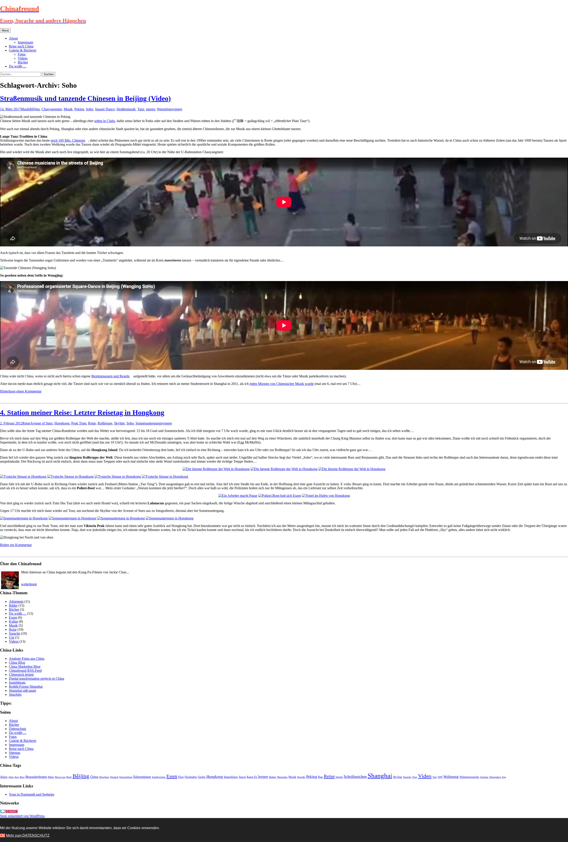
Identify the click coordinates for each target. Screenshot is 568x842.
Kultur (13, 621)
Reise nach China (21, 46)
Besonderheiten (36, 777)
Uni (11, 637)
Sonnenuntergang (148, 423)
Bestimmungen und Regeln (110, 376)
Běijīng (35, 109)
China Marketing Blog (24, 666)
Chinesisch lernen (21, 674)
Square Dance (105, 109)
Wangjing (163, 109)
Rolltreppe (105, 423)
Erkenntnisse (142, 777)
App (16, 777)
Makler (272, 777)
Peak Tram (78, 423)
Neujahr (301, 777)
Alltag (4, 777)
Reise (26, 423)
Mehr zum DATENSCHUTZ (27, 835)
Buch (69, 777)
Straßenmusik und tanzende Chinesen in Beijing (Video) (85, 98)
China (94, 777)
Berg (22, 777)
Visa (434, 777)
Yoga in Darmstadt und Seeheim (31, 794)
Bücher (23, 62)
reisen (339, 777)
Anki (11, 777)
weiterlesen (29, 584)
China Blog (17, 662)
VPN (440, 777)
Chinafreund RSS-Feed (25, 670)
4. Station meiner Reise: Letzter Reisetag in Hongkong (82, 412)
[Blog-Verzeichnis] (9, 812)
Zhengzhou (495, 777)
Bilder (13, 605)
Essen (13, 617)
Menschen (282, 777)
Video (425, 776)
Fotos (22, 54)
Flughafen (191, 777)
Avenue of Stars (41, 423)
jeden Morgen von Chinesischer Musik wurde (282, 384)
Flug (181, 777)
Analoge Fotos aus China (26, 658)
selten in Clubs (104, 121)
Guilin (201, 777)
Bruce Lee (60, 777)
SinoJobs (15, 694)
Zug (504, 777)
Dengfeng (104, 777)
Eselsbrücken (159, 777)
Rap (320, 777)
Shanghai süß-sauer (22, 690)
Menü (5, 30)
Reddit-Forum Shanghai (26, 686)
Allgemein (16, 601)
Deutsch (114, 777)
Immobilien (231, 777)
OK (2, 835)
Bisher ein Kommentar (16, 545)
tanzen (150, 109)
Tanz (140, 109)
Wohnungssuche (469, 777)
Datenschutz (17, 729)
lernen (263, 777)
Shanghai (380, 775)
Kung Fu (252, 777)
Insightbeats (17, 682)
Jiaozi (242, 777)
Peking (79, 109)
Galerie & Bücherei (22, 50)
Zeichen (484, 777)
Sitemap (14, 753)
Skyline (119, 423)
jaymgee (176, 109)
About (13, 38)
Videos (23, 58)
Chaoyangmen (51, 109)
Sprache (14, 633)
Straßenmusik (126, 109)
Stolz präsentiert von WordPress (22, 816)
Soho (89, 109)
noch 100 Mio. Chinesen (68, 140)
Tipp (414, 777)
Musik (25, 109)
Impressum (25, 42)
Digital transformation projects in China (36, 678)
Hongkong (61, 423)
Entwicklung (125, 777)
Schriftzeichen (355, 776)
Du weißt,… (17, 66)
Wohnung (451, 777)
